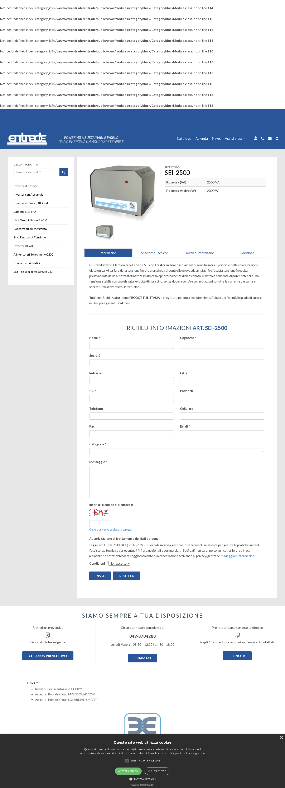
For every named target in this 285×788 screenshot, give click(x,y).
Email (185, 426)
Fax (92, 426)
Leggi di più (198, 753)
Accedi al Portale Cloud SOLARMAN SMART (66, 699)
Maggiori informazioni (239, 556)
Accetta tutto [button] (128, 771)
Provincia (187, 391)
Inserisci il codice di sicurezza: (111, 505)
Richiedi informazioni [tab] (200, 253)
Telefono (96, 408)
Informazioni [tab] (108, 253)
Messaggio (98, 462)
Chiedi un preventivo (48, 656)
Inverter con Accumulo (28, 194)
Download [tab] (247, 253)
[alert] (142, 761)
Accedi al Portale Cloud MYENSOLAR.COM (65, 694)
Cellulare (186, 408)
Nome (94, 338)
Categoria (97, 444)
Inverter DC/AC (24, 246)
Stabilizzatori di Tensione (30, 237)
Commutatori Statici (27, 263)
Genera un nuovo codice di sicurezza (110, 529)
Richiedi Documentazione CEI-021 (59, 689)
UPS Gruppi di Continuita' (30, 220)
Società (94, 355)
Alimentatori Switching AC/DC (33, 254)
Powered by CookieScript (142, 785)
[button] (127, 760)
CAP (92, 391)
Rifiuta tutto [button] (157, 771)
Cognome (188, 338)
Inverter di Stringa (25, 186)
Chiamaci (142, 658)
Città (184, 373)
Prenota (237, 656)
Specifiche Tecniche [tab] (154, 253)
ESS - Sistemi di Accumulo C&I (33, 271)
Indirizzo (95, 373)
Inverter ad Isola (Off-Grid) (31, 203)
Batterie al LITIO (25, 211)
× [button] (281, 737)
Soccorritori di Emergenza (30, 228)
